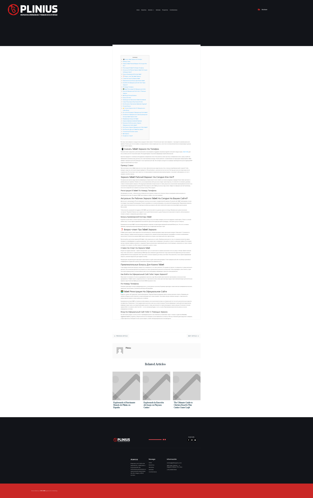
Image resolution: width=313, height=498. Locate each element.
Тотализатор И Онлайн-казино (130, 131)
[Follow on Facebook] (188, 440)
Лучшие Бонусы (127, 106)
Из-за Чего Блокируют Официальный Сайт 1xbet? (135, 112)
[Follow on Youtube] (195, 440)
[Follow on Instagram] (192, 440)
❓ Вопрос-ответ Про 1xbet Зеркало (132, 76)
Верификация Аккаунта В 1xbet (130, 119)
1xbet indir (185, 152)
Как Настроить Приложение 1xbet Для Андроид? (135, 104)
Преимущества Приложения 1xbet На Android (134, 99)
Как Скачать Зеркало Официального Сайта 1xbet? (135, 127)
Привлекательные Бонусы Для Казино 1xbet (134, 80)
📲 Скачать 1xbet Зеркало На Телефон (132, 59)
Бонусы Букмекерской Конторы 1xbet (132, 74)
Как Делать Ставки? (128, 136)
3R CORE (42, 490)
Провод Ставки (126, 61)
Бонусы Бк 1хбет (127, 97)
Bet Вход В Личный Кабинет (130, 95)
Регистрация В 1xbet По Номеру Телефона (133, 68)
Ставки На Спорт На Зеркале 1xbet (131, 78)
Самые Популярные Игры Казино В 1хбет (133, 102)
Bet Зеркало (126, 133)
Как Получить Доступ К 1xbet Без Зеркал (133, 129)
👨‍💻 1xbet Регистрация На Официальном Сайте (134, 89)
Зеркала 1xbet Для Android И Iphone (132, 121)
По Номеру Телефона (128, 87)
